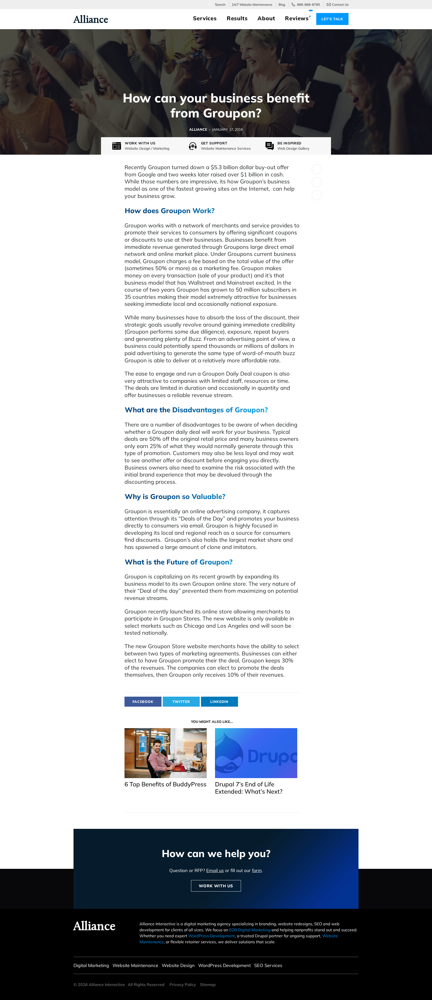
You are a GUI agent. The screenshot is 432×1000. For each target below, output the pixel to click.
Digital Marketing (91, 965)
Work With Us (216, 885)
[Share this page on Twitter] (317, 169)
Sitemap (208, 984)
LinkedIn (219, 701)
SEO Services (268, 965)
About (266, 18)
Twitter (181, 701)
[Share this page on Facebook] (317, 182)
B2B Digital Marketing (249, 929)
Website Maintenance (135, 965)
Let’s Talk (332, 19)
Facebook (143, 701)
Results (237, 18)
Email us (215, 870)
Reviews (297, 18)
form (257, 870)
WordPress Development (211, 935)
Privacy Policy (183, 984)
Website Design (178, 965)
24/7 (252, 4)
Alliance (88, 19)
